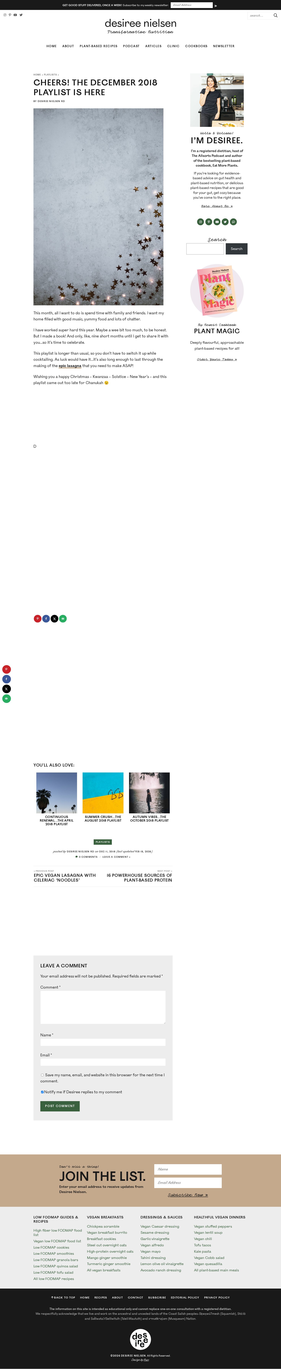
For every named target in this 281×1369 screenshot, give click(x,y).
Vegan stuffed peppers (213, 1226)
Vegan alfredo (152, 1245)
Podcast (131, 46)
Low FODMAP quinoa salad (55, 1266)
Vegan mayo (150, 1251)
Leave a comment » (116, 857)
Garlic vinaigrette (154, 1239)
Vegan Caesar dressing (159, 1226)
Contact (135, 1297)
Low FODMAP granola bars (55, 1260)
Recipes (100, 1297)
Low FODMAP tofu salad (53, 1272)
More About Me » (217, 205)
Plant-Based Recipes (99, 46)
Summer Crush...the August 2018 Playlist (103, 819)
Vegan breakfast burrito (107, 1232)
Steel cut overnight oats (107, 1245)
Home (51, 46)
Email (46, 1055)
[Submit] (274, 15)
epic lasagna (70, 366)
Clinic (173, 46)
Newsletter (224, 46)
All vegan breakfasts (103, 1270)
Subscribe (157, 1297)
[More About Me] (217, 100)
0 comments (88, 857)
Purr (146, 1360)
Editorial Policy (185, 1297)
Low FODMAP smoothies (53, 1253)
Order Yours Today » (217, 359)
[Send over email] (63, 618)
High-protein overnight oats (110, 1251)
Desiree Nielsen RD (51, 101)
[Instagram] (5, 15)
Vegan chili (203, 1239)
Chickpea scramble (103, 1226)
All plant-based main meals (216, 1270)
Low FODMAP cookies (51, 1247)
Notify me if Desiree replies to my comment (83, 1092)
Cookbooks (196, 46)
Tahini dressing (153, 1258)
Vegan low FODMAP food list (57, 1241)
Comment (50, 987)
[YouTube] (15, 15)
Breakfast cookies (101, 1239)
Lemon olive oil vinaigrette (162, 1264)
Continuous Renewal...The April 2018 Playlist (57, 820)
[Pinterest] (10, 15)
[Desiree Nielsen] (140, 26)
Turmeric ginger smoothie (108, 1264)
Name (46, 1035)
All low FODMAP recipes (53, 1279)
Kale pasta (202, 1251)
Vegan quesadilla (208, 1264)
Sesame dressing (154, 1232)
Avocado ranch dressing (160, 1270)
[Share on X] (54, 618)
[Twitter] (21, 15)
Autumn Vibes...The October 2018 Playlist (149, 819)
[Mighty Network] (233, 221)
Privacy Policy (217, 1297)
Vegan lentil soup (208, 1232)
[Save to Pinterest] (37, 618)
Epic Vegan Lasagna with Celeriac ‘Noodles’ (65, 876)
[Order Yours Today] (217, 291)
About (68, 46)
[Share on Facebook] (46, 618)
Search (217, 239)
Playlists (50, 75)
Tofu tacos (202, 1245)
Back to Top (64, 1297)
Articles (153, 46)
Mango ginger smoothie (107, 1258)
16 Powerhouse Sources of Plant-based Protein (139, 876)
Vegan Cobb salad (209, 1258)
